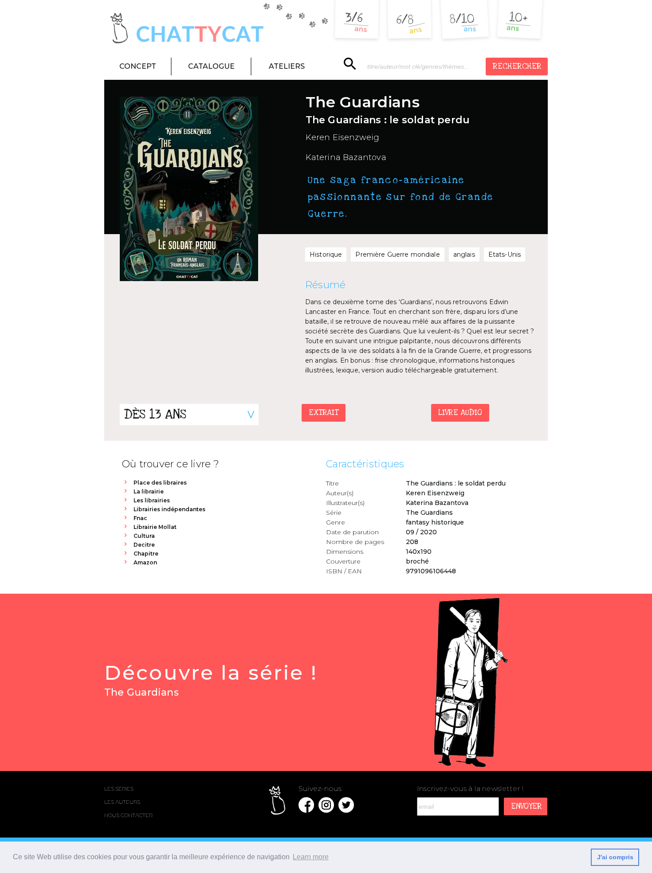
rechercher (517, 66)
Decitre (144, 544)
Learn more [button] (311, 857)
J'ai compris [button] (615, 857)
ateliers (287, 66)
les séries (119, 788)
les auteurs (122, 802)
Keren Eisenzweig (343, 137)
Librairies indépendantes (169, 509)
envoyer (526, 806)
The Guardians (429, 513)
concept (137, 66)
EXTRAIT (323, 412)
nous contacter (128, 815)
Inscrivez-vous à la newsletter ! (470, 788)
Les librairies (152, 500)
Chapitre (146, 553)
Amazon (145, 562)
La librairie (149, 491)
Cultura (144, 535)
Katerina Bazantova (346, 157)
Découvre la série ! (211, 679)
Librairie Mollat (155, 527)
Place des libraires (160, 482)
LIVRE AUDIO (460, 412)
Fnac (140, 518)
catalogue (211, 66)
